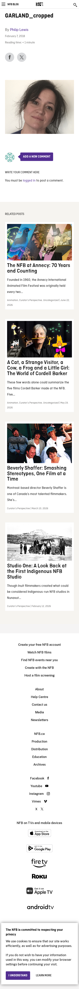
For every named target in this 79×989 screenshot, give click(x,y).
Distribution (39, 749)
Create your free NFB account (39, 645)
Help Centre (39, 697)
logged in (29, 181)
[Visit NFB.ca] (46, 4)
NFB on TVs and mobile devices (39, 823)
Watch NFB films (39, 652)
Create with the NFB (39, 668)
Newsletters (39, 720)
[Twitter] (21, 57)
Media (39, 712)
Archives (39, 764)
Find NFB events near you (39, 660)
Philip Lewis (19, 30)
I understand (17, 975)
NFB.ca (39, 734)
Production (39, 741)
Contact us (39, 704)
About (39, 689)
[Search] (75, 5)
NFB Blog (13, 4)
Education (39, 757)
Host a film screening (39, 675)
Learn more (44, 975)
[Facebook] (9, 57)
